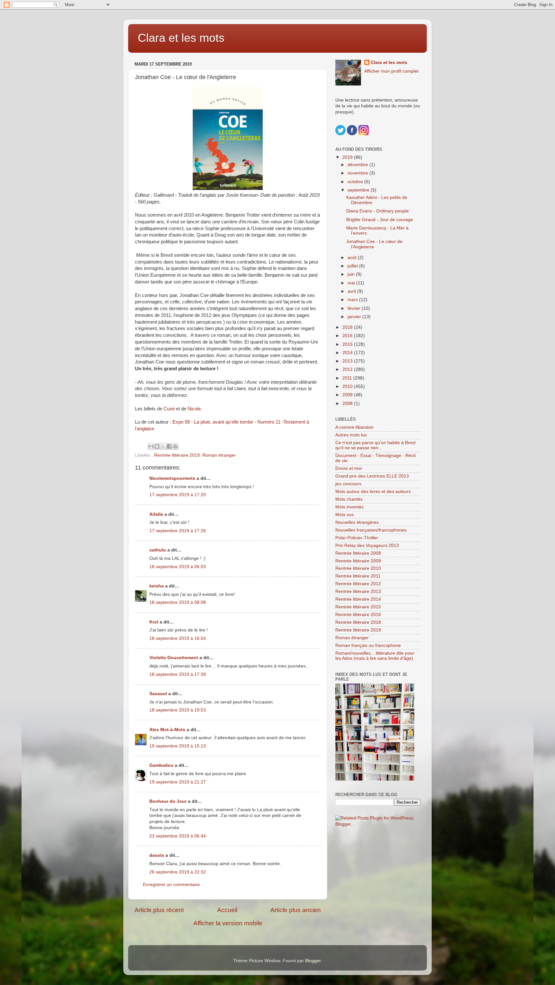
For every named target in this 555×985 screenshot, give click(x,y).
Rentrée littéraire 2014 (358, 599)
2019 (348, 157)
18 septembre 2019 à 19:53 (177, 710)
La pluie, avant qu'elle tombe (223, 422)
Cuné (169, 408)
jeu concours (348, 483)
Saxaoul (158, 693)
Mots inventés (349, 507)
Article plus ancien (295, 910)
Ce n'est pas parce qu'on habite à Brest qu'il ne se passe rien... (375, 445)
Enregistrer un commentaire (171, 884)
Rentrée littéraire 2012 (358, 583)
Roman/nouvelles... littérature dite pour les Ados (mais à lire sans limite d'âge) (374, 656)
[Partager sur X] (163, 446)
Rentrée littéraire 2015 (358, 606)
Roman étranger (219, 455)
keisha (156, 586)
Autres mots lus (351, 435)
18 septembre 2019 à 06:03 (177, 566)
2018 (348, 327)
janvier (355, 316)
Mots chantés (349, 499)
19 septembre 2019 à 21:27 (177, 782)
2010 (348, 386)
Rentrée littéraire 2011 (358, 576)
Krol (153, 622)
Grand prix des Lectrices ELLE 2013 (372, 476)
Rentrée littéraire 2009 (358, 561)
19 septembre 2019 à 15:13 (177, 746)
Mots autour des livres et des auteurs (373, 491)
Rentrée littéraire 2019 (177, 455)
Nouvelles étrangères (357, 522)
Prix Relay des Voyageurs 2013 (367, 545)
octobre (356, 181)
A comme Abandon (354, 427)
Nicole (194, 408)
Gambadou (161, 765)
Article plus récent (159, 910)
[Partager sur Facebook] (169, 446)
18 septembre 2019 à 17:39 (177, 674)
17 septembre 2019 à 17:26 (177, 530)
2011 (347, 378)
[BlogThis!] (157, 446)
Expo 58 (181, 422)
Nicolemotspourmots (172, 478)
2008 (348, 403)
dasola (156, 855)
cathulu (157, 550)
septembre (359, 190)
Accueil (227, 910)
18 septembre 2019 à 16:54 (177, 638)
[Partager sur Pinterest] (175, 446)
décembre (358, 164)
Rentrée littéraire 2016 (358, 614)
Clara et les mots (181, 37)
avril (352, 291)
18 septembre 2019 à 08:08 (177, 602)
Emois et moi (348, 468)
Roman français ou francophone (368, 645)
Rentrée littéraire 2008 (358, 553)
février (355, 308)
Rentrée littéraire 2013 (358, 591)
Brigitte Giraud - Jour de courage (379, 219)
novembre (358, 173)
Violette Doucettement (173, 657)
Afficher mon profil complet (391, 71)
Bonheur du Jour (168, 801)
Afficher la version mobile (227, 923)
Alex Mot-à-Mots (167, 729)
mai (352, 283)
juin (352, 274)
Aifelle (156, 514)
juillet (353, 266)
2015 (348, 344)
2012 (348, 369)
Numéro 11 (268, 422)
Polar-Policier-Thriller (356, 537)
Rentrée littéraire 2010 (358, 568)
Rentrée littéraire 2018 (358, 622)
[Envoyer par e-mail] (151, 446)
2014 (348, 352)
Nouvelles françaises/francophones (371, 530)
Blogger (313, 960)
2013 (348, 361)
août (353, 257)
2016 (348, 335)
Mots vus (344, 514)
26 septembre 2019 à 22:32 (177, 872)
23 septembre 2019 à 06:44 (177, 836)
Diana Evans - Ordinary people (377, 211)
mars (353, 299)
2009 (348, 394)
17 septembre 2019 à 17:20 (177, 494)
